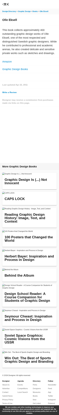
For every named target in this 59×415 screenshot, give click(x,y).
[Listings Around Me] (47, 4)
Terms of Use (7, 403)
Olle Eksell (44, 11)
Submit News (7, 396)
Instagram (52, 400)
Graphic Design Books (15, 69)
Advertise (6, 389)
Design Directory (9, 11)
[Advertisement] (29, 135)
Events (20, 385)
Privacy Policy (7, 400)
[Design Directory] (5, 4)
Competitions (22, 389)
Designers (37, 389)
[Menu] (55, 4)
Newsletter (52, 385)
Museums (36, 392)
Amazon (7, 61)
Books (35, 11)
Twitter (50, 396)
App (49, 392)
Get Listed (37, 403)
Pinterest (51, 403)
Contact (5, 392)
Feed (50, 389)
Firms (35, 385)
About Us (5, 385)
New (34, 400)
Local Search (22, 392)
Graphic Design (24, 11)
